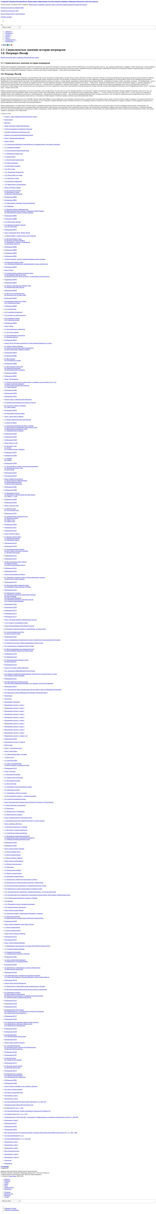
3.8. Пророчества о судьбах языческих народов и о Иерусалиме (23, 882)
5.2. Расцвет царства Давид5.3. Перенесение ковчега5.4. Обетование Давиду (12, 538)
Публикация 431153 (10, 582)
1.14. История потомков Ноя (13, 181)
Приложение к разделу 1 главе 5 (14, 717)
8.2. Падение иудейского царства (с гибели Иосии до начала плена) (25, 629)
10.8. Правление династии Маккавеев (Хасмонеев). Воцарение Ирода (25, 692)
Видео (6, 1184)
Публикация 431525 (10, 1000)
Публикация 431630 (10, 1126)
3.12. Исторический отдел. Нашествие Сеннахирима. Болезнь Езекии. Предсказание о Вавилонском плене (37, 895)
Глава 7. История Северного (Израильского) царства (20, 619)
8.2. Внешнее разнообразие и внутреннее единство (20, 402)
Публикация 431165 (10, 604)
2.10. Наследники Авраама (12, 222)
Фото (6, 1186)
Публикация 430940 (10, 306)
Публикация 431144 (10, 571)
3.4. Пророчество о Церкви (12, 870)
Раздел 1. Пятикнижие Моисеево (14, 138)
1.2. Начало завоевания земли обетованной (17, 419)
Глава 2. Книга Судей (11, 443)
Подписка (7, 1192)
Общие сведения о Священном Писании (16, 126)
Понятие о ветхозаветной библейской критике (18, 135)
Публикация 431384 (10, 842)
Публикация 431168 (10, 607)
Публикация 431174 (10, 613)
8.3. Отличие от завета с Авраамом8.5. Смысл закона (15, 406)
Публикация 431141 (10, 568)
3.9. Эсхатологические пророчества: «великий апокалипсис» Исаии (25, 885)
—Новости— (8, 31)
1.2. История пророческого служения (15, 827)
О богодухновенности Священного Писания (18, 129)
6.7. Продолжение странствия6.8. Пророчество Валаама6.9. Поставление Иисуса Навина (14, 368)
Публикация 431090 (10, 499)
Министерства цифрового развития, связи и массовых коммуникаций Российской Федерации (58, 4)
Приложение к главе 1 (11, 1095)
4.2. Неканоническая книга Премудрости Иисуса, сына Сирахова (24, 820)
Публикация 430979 (10, 352)
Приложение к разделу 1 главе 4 (14, 714)
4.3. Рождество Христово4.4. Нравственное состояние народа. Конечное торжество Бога (23, 917)
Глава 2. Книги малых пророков (14, 848)
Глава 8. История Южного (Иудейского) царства (19, 626)
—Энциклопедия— (10, 39)
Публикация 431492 (10, 957)
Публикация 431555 (10, 1039)
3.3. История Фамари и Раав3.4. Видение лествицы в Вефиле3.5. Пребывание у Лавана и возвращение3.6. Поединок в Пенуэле (17, 241)
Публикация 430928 (10, 290)
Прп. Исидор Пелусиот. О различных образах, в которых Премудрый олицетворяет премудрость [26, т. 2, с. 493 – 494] (40, 1132)
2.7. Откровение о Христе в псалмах (15, 793)
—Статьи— (8, 35)
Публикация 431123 (10, 543)
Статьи (6, 1182)
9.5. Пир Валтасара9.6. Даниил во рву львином (13, 1059)
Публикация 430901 (10, 256)
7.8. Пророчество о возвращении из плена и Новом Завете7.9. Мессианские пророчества (22, 968)
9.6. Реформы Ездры (10, 657)
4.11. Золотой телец (10, 309)
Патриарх (7, 1181)
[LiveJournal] (6, 45)
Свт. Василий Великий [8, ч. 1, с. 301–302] (17, 1139)
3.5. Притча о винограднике (13, 873)
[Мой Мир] (8, 45)
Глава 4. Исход (8, 270)
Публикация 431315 (10, 768)
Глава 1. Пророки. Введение (13, 824)
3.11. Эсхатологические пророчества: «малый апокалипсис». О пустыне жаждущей (30, 892)
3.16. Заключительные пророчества (15, 907)
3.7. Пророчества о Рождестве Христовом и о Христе (20, 879)
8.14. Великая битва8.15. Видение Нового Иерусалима (15, 1035)
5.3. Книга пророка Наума (12, 930)
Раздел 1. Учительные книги (13, 748)
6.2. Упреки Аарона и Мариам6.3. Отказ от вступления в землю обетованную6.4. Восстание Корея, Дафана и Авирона (19, 348)
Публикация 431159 (10, 590)
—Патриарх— (8, 33)
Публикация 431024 (10, 410)
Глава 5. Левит (8, 326)
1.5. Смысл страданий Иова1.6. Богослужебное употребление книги (16, 764)
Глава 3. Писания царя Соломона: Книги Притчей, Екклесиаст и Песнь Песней (28, 802)
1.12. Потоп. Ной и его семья (13, 175)
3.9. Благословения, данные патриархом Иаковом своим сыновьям (24, 259)
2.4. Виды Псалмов (10, 783)
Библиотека (8, 1189)
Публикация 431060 (10, 455)
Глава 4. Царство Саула (11, 505)
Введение (7, 123)
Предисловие (8, 119)
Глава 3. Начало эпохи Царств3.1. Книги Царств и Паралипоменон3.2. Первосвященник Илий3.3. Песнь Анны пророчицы (15, 481)
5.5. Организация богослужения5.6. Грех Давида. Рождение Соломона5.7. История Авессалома (16, 551)
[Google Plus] (11, 45)
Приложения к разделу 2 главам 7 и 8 (15, 736)
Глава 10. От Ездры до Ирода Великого (16, 668)
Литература (7, 699)
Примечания (8, 695)
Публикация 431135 (10, 559)
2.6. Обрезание (8, 206)
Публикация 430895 (10, 253)
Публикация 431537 (10, 1016)
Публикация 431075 (10, 476)
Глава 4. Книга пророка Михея (13, 910)
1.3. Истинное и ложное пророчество (15, 830)
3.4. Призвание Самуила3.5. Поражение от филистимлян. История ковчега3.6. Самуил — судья (19, 494)
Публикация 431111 (10, 527)
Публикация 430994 (10, 373)
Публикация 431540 (10, 1019)
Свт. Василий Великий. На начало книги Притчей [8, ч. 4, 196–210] (25, 1102)
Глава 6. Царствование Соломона (14, 574)
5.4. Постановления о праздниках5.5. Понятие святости (14, 336)
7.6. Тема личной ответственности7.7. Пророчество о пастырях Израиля (16, 960)
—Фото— (7, 38)
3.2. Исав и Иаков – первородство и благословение (20, 236)
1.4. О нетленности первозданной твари (16, 150)
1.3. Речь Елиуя (9, 757)
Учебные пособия (6, 17)
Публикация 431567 (10, 1055)
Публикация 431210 (10, 654)
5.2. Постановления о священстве (14, 329)
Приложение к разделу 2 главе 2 (14, 723)
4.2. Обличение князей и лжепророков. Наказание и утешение (23, 913)
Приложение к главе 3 (11, 1120)
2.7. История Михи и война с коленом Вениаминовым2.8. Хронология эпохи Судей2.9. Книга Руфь (21, 468)
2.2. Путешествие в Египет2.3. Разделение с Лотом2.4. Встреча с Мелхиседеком (13, 192)
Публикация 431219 (10, 664)
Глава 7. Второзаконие (11, 379)
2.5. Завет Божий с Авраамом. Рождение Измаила (19, 203)
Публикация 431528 (10, 1003)
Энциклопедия (9, 1187)
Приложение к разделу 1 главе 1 (14, 705)
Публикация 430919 (10, 279)
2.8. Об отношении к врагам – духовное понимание (20, 796)
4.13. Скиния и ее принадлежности (15, 315)
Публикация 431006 (10, 390)
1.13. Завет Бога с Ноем (11, 178)
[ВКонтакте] (4, 45)
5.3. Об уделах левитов (11, 332)
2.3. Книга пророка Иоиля (12, 855)
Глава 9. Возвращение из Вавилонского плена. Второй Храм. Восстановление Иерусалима (32, 640)
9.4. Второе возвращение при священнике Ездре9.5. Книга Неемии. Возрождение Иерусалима (19, 649)
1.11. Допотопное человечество (14, 172)
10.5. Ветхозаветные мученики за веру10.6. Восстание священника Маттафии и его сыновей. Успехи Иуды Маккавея (28, 682)
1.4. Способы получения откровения (15, 833)
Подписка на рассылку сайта (10, 11)
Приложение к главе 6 (11, 1148)
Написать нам (8, 1193)
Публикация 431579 (10, 1070)
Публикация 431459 (10, 921)
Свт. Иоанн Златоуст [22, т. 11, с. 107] (15, 1114)
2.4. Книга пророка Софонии (13, 858)
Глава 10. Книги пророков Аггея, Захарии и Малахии (20, 1086)
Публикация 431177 (10, 616)
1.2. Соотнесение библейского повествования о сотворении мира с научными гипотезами (32, 144)
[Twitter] (10, 45)
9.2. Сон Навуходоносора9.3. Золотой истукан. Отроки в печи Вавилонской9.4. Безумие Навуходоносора (20, 1047)
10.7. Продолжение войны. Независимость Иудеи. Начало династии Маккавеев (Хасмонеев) (32, 689)
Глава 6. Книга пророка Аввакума (14, 933)
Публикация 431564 (10, 1052)
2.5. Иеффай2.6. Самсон (8, 459)
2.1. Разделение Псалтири (12, 774)
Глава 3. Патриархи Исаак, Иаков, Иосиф (17, 232)
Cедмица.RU (5, 1166)
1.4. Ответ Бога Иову (10, 760)
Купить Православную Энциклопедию (13, 14)
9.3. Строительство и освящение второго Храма (19, 646)
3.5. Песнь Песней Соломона (13, 814)
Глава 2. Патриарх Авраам (12, 187)
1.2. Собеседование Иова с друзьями (15, 754)
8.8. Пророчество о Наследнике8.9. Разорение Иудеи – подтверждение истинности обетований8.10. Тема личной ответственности (24, 1011)
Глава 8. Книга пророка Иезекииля (15, 983)
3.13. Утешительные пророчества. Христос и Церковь (20, 898)
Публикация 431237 (10, 686)
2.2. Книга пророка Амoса (12, 852)
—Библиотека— (9, 41)
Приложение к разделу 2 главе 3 (14, 726)
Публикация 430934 (10, 298)
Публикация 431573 (10, 1063)
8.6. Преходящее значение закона (14, 413)
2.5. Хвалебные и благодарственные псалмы (18, 787)
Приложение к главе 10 (11, 1157)
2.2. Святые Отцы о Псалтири (13, 777)
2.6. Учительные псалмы (12, 790)
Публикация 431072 (10, 473)
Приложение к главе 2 (11, 1098)
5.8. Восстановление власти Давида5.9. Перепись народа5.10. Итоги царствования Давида (15, 563)
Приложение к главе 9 (11, 1154)
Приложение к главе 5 (11, 1145)
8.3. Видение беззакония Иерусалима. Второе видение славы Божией (25, 989)
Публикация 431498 (10, 964)
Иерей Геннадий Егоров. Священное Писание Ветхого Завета (20, 57)
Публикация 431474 (10, 936)
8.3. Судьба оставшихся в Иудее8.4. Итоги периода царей (14, 632)
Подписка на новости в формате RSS (12, 7)
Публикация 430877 (10, 229)
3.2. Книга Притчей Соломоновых (15, 805)
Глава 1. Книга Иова (10, 751)
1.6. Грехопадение (9, 156)
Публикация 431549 (10, 1031)
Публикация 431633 (10, 1129)
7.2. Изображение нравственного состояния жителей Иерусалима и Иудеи (27, 946)
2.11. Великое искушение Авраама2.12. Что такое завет (15, 225)
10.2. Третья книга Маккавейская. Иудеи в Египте (19, 671)
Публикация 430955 (10, 323)
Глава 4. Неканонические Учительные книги (18, 817)
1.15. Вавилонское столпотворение (15, 184)
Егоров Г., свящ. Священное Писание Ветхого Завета (20, 116)
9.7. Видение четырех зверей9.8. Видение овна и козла (13, 1066)
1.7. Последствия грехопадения (14, 160)
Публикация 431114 (10, 530)
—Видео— (7, 36)
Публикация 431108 (10, 524)
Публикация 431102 (10, 513)
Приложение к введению (12, 702)
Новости (7, 1179)
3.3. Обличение (9, 867)
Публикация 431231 (10, 678)
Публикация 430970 (10, 340)
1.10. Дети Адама (9, 169)
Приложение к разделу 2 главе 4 (14, 729)
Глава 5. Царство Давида (12, 533)
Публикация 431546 (10, 1028)
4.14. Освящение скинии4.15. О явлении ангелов (12, 319)
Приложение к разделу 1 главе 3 (14, 711)
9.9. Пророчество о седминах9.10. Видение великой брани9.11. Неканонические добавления (14, 1075)
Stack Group (12, 1176)
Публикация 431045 (10, 437)
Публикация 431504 (10, 972)
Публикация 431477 (10, 940)
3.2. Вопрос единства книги (13, 864)
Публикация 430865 (10, 215)
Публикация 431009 (10, 393)
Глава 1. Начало (9, 141)
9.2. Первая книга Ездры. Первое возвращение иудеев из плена (23, 643)
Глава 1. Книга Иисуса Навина (13, 416)
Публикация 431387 (10, 845)
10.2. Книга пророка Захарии (13, 1089)
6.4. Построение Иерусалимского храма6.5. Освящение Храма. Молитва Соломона (17, 586)
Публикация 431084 (10, 490)
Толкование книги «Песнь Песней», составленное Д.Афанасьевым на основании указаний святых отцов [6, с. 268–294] (41, 1117)
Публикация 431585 (10, 1080)
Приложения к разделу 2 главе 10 (14, 742)
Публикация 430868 (10, 219)
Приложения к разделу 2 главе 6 (14, 732)
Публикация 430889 (10, 247)
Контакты (7, 1195)
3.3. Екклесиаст (9, 808)
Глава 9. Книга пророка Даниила (14, 1042)
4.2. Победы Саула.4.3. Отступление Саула (11, 509)
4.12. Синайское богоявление (13, 312)
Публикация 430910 (10, 267)
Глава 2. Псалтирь (9, 771)
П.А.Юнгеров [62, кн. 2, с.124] (13, 1108)
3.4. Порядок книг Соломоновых (14, 811)
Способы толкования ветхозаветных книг (17, 132)
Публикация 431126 (10, 546)
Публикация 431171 (10, 610)
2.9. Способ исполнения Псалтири (15, 799)
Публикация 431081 (10, 487)
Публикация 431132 (10, 555)
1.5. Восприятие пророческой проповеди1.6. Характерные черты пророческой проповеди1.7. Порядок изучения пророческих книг (19, 837)
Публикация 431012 (10, 396)
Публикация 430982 (10, 355)
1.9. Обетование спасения (12, 166)
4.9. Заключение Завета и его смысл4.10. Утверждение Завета (15, 302)
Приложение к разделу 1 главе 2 (14, 708)
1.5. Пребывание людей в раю (13, 153)
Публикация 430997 (10, 376)
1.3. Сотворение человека (12, 147)
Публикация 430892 (10, 250)
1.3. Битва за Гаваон (10, 422)
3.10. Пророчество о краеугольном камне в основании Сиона (23, 889)
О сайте (6, 1197)
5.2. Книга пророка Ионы (12, 927)
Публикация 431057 (10, 452)
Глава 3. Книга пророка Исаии (13, 861)
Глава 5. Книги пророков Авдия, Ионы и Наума (19, 924)
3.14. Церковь (8, 901)
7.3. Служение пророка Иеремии (14, 949)
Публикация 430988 (10, 363)
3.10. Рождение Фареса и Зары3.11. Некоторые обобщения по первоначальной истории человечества (26, 263)
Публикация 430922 (10, 282)
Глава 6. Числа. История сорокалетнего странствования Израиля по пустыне (28, 343)
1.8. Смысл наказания (11, 163)
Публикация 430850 (10, 197)
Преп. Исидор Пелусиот (11, 1151)
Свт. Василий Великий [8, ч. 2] (13, 1135)
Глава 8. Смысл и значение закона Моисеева (18, 399)
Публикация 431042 (10, 434)
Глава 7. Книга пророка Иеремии (14, 943)
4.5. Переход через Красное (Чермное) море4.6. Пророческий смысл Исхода (17, 286)
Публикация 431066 (10, 463)
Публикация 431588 (10, 1083)
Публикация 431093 (10, 502)
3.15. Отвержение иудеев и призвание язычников (19, 904)
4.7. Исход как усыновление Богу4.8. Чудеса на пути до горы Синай (15, 294)
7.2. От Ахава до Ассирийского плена (16, 623)
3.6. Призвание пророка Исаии (13, 876)
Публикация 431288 (10, 739)
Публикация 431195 (10, 637)
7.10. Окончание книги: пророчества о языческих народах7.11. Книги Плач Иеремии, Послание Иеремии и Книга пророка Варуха (26, 976)
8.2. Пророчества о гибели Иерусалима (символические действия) (24, 986)
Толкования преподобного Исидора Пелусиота (18, 1105)
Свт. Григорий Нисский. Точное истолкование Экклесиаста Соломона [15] (27, 1111)
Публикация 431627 (10, 1123)
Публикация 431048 (10, 440)
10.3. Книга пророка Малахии (13, 1092)
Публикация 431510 (10, 980)
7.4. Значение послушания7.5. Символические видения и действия (16, 952)
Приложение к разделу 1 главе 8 (14, 720)
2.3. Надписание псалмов (12, 780)
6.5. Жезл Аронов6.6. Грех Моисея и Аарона (12, 359)
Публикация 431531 (10, 1006)
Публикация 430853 (10, 200)
